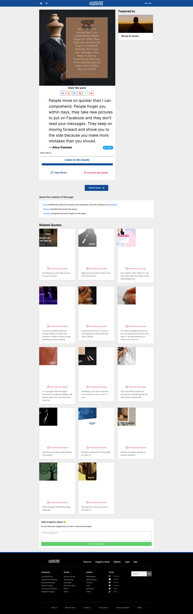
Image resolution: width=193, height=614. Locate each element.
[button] (41, 3)
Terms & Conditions (122, 608)
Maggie (46, 209)
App (135, 562)
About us (87, 562)
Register (117, 562)
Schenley (47, 213)
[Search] (149, 573)
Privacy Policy (103, 608)
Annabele (113, 205)
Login (127, 562)
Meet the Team (70, 608)
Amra (45, 205)
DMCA (140, 608)
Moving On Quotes (130, 36)
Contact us (87, 608)
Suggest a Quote (102, 562)
